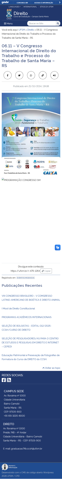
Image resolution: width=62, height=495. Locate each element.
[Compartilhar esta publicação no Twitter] (19, 75)
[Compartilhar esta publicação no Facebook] (8, 75)
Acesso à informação (43, 2)
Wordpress (48, 472)
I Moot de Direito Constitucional (18, 308)
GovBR (5, 2)
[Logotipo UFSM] (9, 13)
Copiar (48, 270)
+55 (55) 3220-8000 (14, 415)
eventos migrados (25, 277)
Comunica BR (22, 2)
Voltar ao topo (52, 367)
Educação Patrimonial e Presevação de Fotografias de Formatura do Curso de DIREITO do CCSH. (31, 357)
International (30, 6)
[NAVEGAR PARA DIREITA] (59, 2)
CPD (17, 475)
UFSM (10, 475)
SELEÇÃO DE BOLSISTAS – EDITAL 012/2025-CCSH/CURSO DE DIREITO (26, 327)
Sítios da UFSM (46, 6)
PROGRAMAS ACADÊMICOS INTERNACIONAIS (26, 317)
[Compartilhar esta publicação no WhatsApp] (31, 75)
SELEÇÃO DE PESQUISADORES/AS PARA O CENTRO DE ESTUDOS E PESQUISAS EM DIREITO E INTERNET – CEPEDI (30, 342)
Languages (14, 6)
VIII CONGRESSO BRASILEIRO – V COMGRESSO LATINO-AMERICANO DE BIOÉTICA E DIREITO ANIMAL (31, 297)
